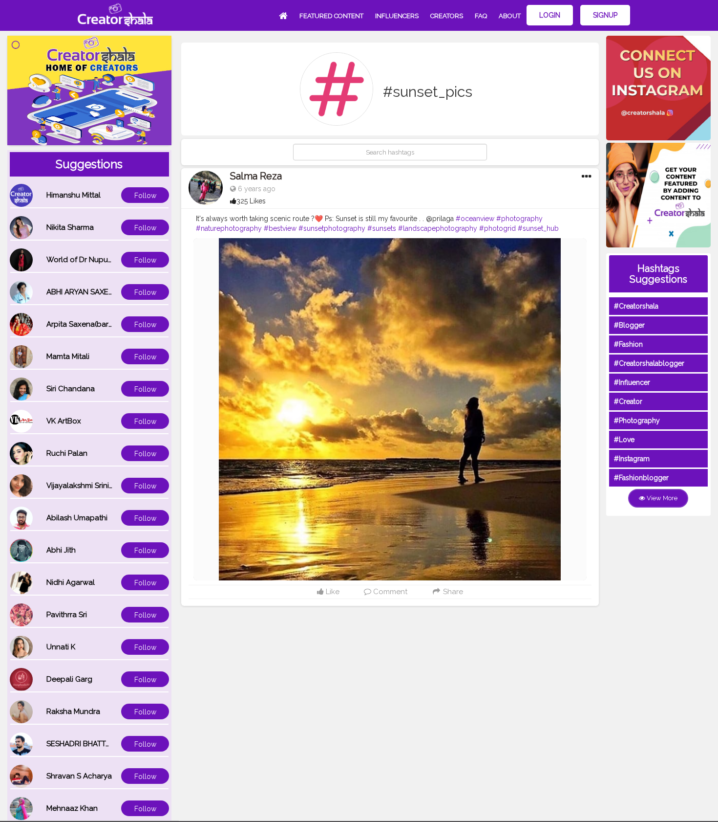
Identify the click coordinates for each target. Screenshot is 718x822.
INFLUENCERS (397, 16)
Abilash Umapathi (76, 517)
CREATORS (446, 16)
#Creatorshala (636, 306)
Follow (145, 196)
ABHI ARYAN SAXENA (82, 292)
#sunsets (381, 228)
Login (549, 15)
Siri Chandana (70, 388)
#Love (624, 440)
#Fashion (628, 344)
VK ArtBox (63, 421)
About (510, 16)
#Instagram (632, 459)
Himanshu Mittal (73, 195)
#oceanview (475, 218)
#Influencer (632, 382)
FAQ (481, 16)
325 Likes (251, 201)
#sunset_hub (538, 228)
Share (452, 591)
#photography (519, 218)
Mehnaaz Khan (72, 808)
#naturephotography (229, 228)
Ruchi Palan (66, 453)
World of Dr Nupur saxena (91, 259)
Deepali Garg (69, 679)
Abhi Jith (61, 550)
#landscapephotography (437, 228)
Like (331, 591)
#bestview (280, 228)
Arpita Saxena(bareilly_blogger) (101, 324)
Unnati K (60, 647)
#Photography (637, 420)
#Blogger (629, 325)
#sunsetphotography (331, 228)
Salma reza (256, 176)
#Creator (628, 401)
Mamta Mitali (67, 356)
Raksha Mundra (73, 711)
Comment (389, 591)
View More (661, 498)
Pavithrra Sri (66, 614)
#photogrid (497, 228)
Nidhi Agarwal (70, 582)
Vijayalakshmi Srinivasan (87, 485)
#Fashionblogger (641, 478)
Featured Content (331, 16)
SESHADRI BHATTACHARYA (92, 743)
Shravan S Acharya (79, 776)
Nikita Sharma (70, 227)
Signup (605, 15)
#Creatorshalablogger (649, 363)
